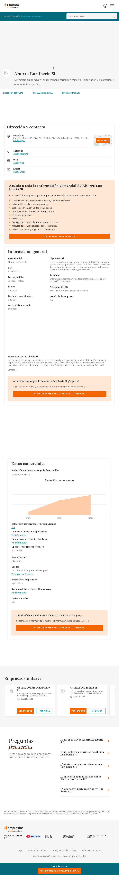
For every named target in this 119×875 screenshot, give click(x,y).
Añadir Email (19, 172)
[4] (24, 84)
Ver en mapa (103, 140)
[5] (27, 84)
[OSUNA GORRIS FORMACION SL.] (11, 691)
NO (13, 527)
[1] (15, 84)
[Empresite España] (12, 5)
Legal (19, 850)
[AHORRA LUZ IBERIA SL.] (63, 691)
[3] (21, 84)
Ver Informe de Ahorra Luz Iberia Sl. (59, 871)
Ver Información (19, 535)
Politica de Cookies (37, 850)
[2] (18, 84)
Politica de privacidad (92, 850)
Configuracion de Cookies (64, 850)
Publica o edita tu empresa (96, 836)
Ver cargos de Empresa (22, 574)
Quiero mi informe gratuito (59, 236)
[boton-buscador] (113, 16)
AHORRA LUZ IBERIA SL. (84, 688)
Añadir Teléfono (20, 154)
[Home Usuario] (105, 5)
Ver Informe (25, 711)
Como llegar (19, 140)
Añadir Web (18, 163)
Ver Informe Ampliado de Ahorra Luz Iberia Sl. (59, 394)
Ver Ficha (45, 711)
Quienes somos (49, 836)
